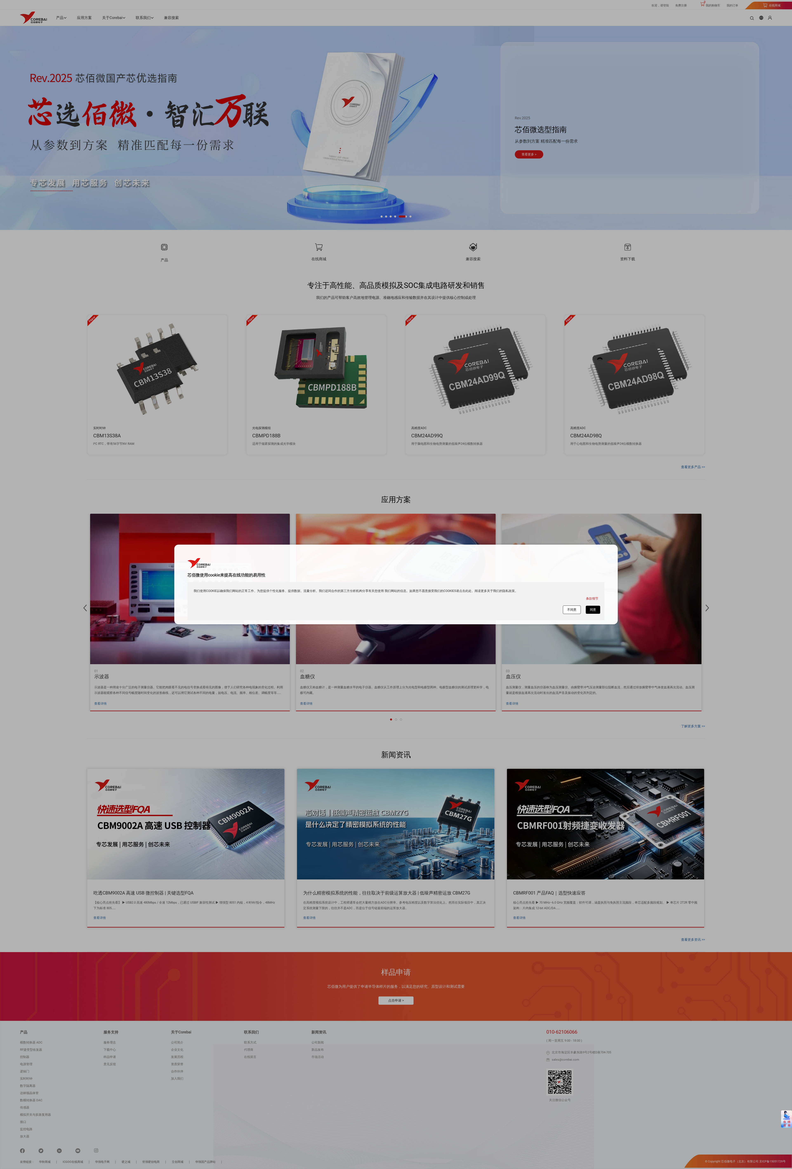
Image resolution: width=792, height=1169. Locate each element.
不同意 (571, 610)
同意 (593, 610)
